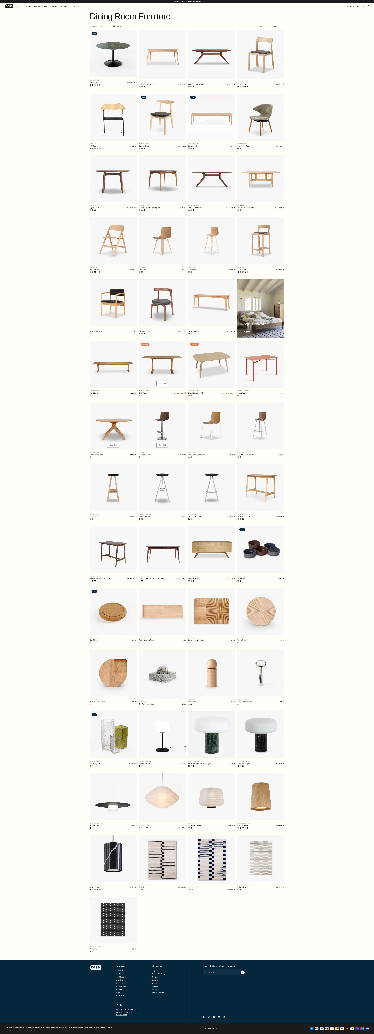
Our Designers (121, 974)
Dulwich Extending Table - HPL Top (151, 578)
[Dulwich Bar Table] (260, 487)
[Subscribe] (243, 972)
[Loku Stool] (211, 240)
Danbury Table (193, 146)
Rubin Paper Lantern (146, 827)
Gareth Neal (143, 637)
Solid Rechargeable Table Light (199, 763)
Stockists (119, 980)
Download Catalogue (159, 974)
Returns (154, 983)
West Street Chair (96, 331)
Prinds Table (241, 393)
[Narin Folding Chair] (113, 240)
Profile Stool (241, 269)
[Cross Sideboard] (211, 549)
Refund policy (8, 1029)
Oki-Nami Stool (95, 516)
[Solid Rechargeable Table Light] (211, 734)
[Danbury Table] (211, 117)
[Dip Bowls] (260, 549)
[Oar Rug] (211, 859)
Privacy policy (15, 1029)
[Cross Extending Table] (211, 54)
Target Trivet (241, 640)
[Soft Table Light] (162, 734)
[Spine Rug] (162, 858)
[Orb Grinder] (211, 673)
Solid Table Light (243, 763)
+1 (90, 86)
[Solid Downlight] (260, 796)
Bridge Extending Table (196, 393)
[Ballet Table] (162, 364)
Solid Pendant (95, 887)
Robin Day (93, 143)
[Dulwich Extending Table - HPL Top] (162, 549)
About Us (119, 971)
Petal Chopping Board (97, 702)
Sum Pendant (94, 825)
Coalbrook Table (95, 82)
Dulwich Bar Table (243, 516)
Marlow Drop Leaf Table (245, 208)
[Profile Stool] (260, 240)
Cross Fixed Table (194, 208)
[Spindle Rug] (260, 858)
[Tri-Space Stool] (162, 487)
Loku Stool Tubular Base (246, 455)
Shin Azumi (142, 267)
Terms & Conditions (158, 992)
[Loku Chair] (162, 240)
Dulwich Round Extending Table (150, 208)
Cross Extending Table (196, 84)
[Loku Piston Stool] (162, 426)
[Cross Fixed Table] (211, 178)
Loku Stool (192, 269)
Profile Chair (241, 84)
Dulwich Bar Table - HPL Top (100, 578)
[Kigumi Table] (113, 178)
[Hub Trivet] (113, 611)
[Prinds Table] (260, 364)
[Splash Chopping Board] (211, 611)
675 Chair (93, 146)
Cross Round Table (96, 455)
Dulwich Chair (144, 146)
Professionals (121, 986)
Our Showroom (121, 977)
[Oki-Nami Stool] (113, 487)
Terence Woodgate (145, 514)
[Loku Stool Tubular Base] (260, 426)
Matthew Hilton (95, 80)
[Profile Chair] (260, 54)
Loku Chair (143, 269)
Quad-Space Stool (194, 516)
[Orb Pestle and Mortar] (162, 674)
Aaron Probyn (242, 576)
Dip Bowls (241, 578)
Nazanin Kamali (94, 205)
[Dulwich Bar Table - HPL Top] (113, 549)
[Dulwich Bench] (211, 302)
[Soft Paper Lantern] (211, 796)
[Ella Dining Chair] (260, 117)
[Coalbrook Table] (113, 53)
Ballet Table (143, 393)
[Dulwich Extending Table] (162, 54)
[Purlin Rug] (113, 920)
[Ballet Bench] (113, 364)
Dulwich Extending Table (147, 84)
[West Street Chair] (113, 302)
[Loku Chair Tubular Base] (211, 426)
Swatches (119, 983)
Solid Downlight (243, 825)
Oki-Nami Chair (144, 331)
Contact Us (120, 996)
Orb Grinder (192, 702)
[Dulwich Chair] (162, 117)
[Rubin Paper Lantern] (162, 797)
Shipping (155, 980)
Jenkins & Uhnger (243, 390)
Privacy (154, 989)
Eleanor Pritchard (145, 884)
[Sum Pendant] (113, 796)
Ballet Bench (94, 393)
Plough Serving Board (146, 640)
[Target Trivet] (260, 611)
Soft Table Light (144, 763)
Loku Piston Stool (145, 455)
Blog (118, 992)
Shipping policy (31, 1029)
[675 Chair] (113, 117)
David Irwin (93, 267)
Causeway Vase (95, 763)
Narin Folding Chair (96, 269)
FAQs (154, 971)
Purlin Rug (93, 949)
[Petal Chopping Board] (113, 673)
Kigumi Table (94, 208)
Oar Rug (191, 889)
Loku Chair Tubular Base (197, 455)
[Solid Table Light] (260, 734)
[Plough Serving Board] (162, 611)
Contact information (40, 1029)
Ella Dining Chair (243, 146)
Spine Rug (142, 887)
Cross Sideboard (194, 578)
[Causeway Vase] (113, 734)
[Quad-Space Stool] (211, 487)
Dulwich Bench (193, 331)
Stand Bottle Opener (244, 702)
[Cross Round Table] (113, 426)
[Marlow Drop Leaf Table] (260, 178)
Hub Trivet (93, 640)
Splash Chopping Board (196, 640)
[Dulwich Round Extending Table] (162, 178)
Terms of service (23, 1029)
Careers (119, 989)
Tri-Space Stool (144, 516)
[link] (127, 1010)
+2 (102, 148)
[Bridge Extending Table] (211, 364)
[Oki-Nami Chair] (162, 302)
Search (154, 977)
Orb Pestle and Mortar (146, 704)
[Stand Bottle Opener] (260, 673)
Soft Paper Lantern (194, 825)
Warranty (155, 986)
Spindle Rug (241, 887)
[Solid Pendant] (113, 858)
